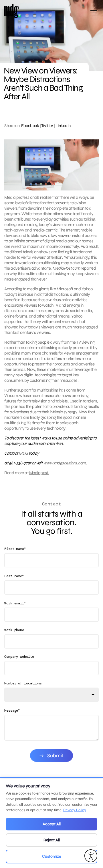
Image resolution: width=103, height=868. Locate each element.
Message (12, 710)
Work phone (14, 630)
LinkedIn (63, 125)
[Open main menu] (94, 15)
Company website (19, 656)
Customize (51, 856)
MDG (23, 453)
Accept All (52, 824)
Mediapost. (39, 472)
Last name (14, 575)
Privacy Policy (74, 810)
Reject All (51, 840)
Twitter (47, 125)
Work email (15, 603)
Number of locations (23, 683)
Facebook (30, 125)
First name (15, 548)
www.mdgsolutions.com (64, 463)
